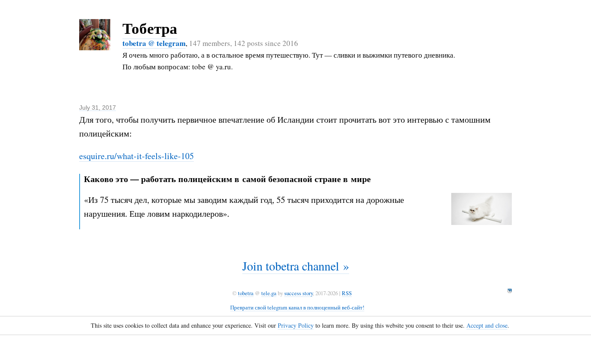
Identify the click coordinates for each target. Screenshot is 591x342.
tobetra (246, 293)
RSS (347, 293)
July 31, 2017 (97, 107)
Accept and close (486, 325)
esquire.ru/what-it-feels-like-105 (136, 156)
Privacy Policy (296, 325)
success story (298, 293)
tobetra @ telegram (154, 43)
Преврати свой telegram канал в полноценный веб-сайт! (297, 307)
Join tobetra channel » (295, 265)
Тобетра (149, 28)
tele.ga (268, 293)
